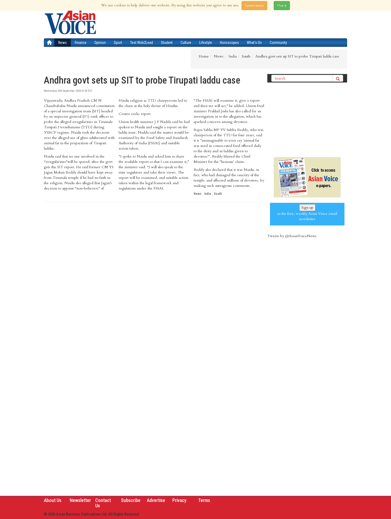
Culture (186, 42)
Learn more (254, 5)
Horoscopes (229, 42)
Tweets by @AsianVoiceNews (292, 235)
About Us (52, 500)
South (218, 194)
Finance (80, 42)
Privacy (179, 500)
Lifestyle (205, 42)
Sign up (307, 207)
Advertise (156, 500)
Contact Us (103, 502)
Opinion (100, 42)
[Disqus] (154, 279)
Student (167, 42)
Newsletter (80, 500)
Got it (281, 5)
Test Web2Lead (141, 42)
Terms (204, 500)
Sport (118, 42)
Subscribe (130, 500)
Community (278, 42)
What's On (254, 42)
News (62, 42)
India (207, 194)
